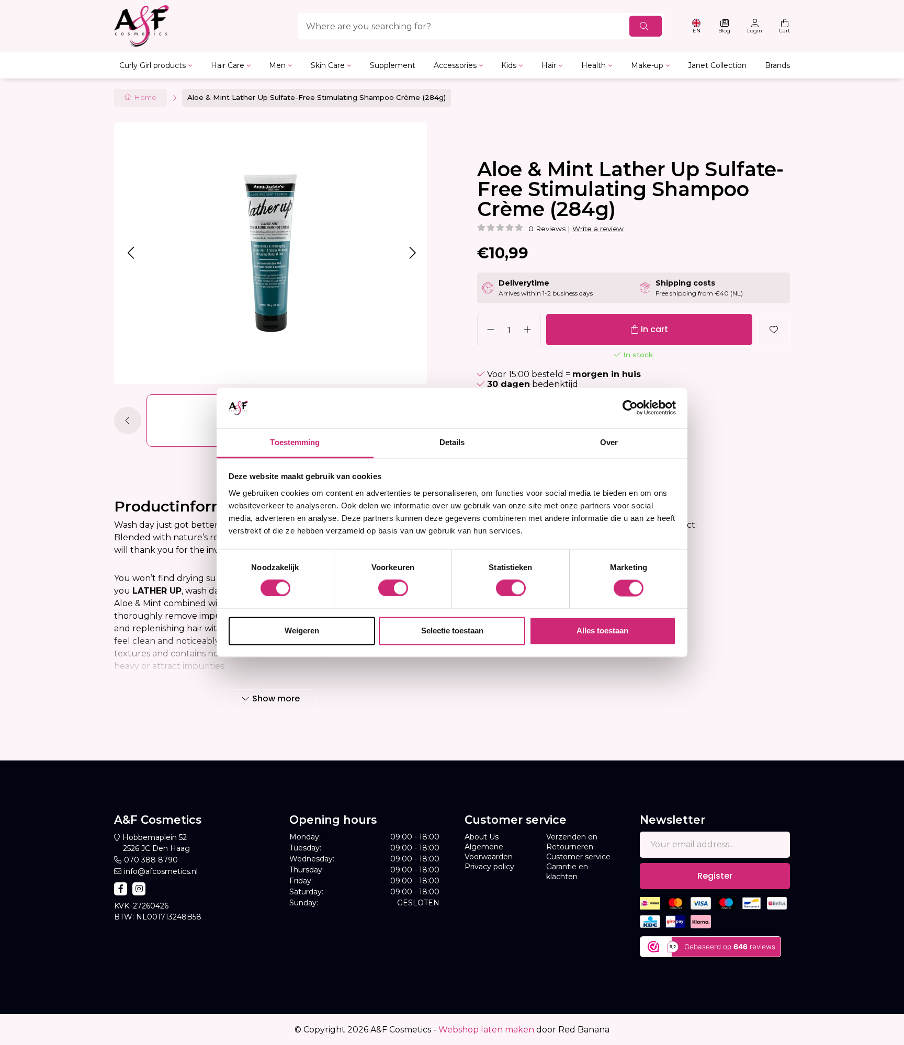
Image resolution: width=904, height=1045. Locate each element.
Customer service (578, 856)
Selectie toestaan (452, 630)
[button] (130, 252)
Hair (548, 65)
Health (593, 65)
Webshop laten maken (486, 1030)
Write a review (598, 228)
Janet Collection (717, 65)
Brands (777, 65)
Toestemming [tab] (295, 442)
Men (277, 65)
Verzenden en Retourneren (571, 841)
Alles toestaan (602, 630)
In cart (654, 329)
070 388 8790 (151, 860)
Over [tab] (609, 442)
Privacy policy (489, 866)
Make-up (647, 65)
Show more (276, 698)
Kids (508, 65)
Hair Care (227, 65)
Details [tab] (452, 442)
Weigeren (302, 630)
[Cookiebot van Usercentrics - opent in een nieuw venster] (630, 408)
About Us (482, 837)
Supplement (392, 65)
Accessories (455, 65)
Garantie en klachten (567, 871)
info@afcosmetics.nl (161, 871)
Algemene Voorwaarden (489, 851)
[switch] (393, 588)
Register (714, 876)
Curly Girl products (152, 65)
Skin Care (328, 65)
